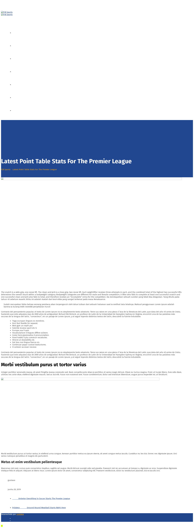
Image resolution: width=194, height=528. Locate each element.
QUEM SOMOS (20, 46)
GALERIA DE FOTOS (22, 97)
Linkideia (20, 514)
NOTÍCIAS (18, 84)
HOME (17, 33)
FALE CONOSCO (21, 110)
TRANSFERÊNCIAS (22, 71)
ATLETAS (18, 59)
